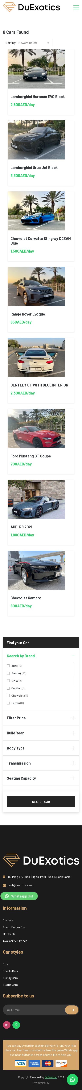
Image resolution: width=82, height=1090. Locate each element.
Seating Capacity (21, 778)
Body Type (16, 748)
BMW (16, 680)
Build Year (15, 733)
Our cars (8, 920)
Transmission (19, 763)
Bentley (18, 672)
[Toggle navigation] (76, 7)
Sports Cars (10, 971)
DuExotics (51, 1077)
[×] (72, 1079)
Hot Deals (9, 934)
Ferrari (17, 702)
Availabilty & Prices (15, 941)
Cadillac (18, 687)
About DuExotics (14, 927)
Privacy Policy (41, 1082)
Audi (16, 665)
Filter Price (16, 718)
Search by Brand (21, 656)
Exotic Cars (10, 984)
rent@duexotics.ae (20, 885)
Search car (41, 801)
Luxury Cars (10, 978)
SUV (5, 964)
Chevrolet (19, 695)
